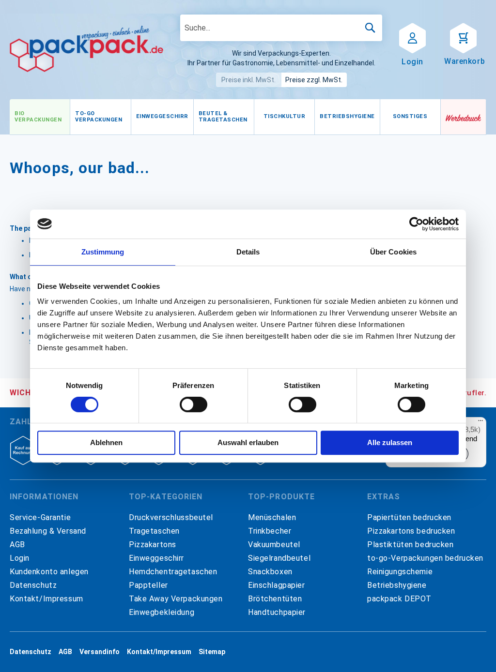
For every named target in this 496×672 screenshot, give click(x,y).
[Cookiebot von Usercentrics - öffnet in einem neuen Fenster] (416, 224)
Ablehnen (106, 442)
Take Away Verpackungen (176, 598)
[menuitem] (40, 117)
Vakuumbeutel (274, 544)
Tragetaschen (154, 531)
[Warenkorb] (463, 37)
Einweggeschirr (156, 558)
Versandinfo (99, 652)
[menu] (225, 117)
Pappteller (148, 585)
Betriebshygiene (397, 585)
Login (20, 558)
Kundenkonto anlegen (49, 571)
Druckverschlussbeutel (171, 517)
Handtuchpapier (277, 612)
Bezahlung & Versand (48, 531)
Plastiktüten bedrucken (410, 544)
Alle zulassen (389, 442)
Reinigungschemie (400, 571)
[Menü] (480, 423)
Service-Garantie (40, 517)
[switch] (193, 405)
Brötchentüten (275, 598)
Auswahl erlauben (248, 442)
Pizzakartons (152, 544)
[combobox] (281, 28)
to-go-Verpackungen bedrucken (425, 558)
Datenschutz (33, 585)
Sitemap (212, 652)
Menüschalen (272, 517)
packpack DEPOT (399, 598)
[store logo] (86, 49)
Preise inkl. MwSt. (248, 80)
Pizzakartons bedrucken (411, 531)
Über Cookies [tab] (393, 252)
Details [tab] (248, 252)
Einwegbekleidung (161, 612)
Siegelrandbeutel (279, 558)
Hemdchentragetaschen (173, 571)
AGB (17, 544)
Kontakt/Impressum (46, 598)
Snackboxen (270, 571)
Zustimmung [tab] (102, 252)
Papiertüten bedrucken (409, 517)
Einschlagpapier (276, 585)
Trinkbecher (269, 531)
